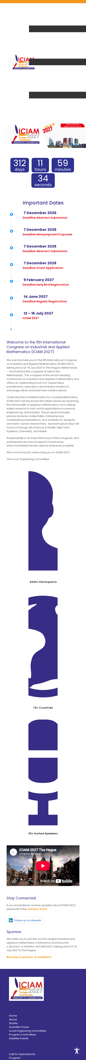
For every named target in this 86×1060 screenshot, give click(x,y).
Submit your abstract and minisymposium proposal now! (72, 125)
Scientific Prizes (19, 1027)
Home (13, 1016)
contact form (37, 909)
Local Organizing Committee (27, 1031)
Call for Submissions (22, 1054)
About (13, 1019)
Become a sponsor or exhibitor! (29, 957)
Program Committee (22, 1034)
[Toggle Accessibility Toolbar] (77, 1051)
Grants (13, 1023)
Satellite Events (18, 1038)
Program (15, 1058)
